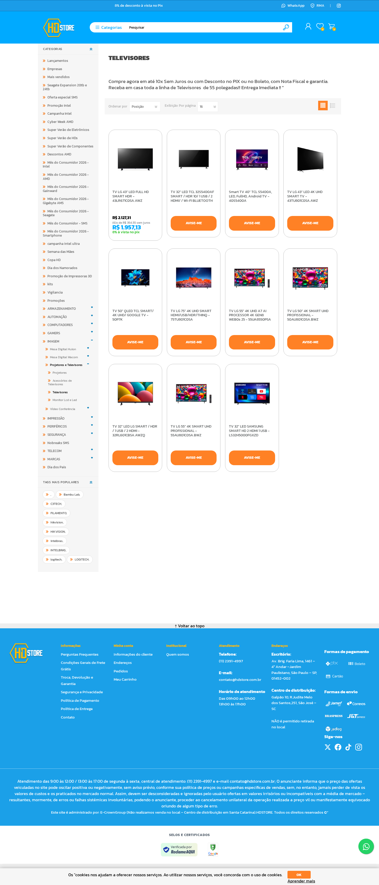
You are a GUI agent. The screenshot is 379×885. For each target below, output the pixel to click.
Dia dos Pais (56, 467)
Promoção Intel (59, 105)
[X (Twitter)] (327, 747)
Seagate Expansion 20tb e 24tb (65, 87)
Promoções (56, 300)
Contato (68, 717)
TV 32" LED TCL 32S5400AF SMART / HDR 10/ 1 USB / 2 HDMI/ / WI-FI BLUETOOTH (192, 196)
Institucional (176, 645)
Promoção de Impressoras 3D (69, 276)
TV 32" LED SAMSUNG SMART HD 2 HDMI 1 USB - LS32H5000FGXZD (249, 430)
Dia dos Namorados (62, 267)
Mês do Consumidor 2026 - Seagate (66, 213)
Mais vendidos (58, 76)
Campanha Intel (59, 113)
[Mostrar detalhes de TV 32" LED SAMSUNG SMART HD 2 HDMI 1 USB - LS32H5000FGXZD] (252, 394)
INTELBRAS (59, 550)
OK (299, 875)
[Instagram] (338, 5)
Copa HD (54, 259)
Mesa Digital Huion (63, 349)
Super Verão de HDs (62, 138)
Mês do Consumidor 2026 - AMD (66, 176)
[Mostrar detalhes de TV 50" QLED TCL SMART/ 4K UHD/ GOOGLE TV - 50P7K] (135, 278)
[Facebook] (338, 747)
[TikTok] (348, 747)
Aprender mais (301, 881)
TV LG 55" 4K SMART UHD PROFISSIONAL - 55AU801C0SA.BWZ (191, 430)
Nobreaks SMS (58, 442)
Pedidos (121, 671)
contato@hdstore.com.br (240, 679)
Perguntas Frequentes (79, 654)
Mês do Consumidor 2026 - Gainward (66, 188)
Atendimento (229, 645)
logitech (56, 559)
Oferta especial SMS (62, 97)
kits (50, 284)
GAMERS (53, 333)
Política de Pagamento (80, 700)
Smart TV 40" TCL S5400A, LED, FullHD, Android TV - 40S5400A (250, 196)
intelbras (57, 541)
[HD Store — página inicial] (30, 653)
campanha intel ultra (63, 243)
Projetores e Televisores (66, 365)
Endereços (123, 662)
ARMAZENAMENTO (61, 308)
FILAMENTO (59, 513)
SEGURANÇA (56, 434)
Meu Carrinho (331, 26)
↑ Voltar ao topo (189, 626)
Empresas (54, 68)
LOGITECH (82, 559)
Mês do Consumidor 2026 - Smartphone (66, 233)
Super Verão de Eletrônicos (68, 129)
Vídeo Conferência (62, 409)
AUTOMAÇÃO (57, 316)
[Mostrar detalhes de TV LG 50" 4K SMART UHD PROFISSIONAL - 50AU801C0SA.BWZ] (310, 278)
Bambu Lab (72, 494)
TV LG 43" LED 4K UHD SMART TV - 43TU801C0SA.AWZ (305, 196)
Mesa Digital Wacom (64, 357)
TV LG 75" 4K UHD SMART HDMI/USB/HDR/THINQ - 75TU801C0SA (191, 315)
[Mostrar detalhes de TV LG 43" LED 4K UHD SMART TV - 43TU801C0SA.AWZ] (310, 159)
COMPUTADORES (60, 324)
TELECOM (54, 450)
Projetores (60, 372)
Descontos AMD (59, 154)
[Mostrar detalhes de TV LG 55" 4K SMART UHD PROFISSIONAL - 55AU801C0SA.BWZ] (194, 394)
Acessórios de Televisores (60, 382)
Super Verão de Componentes (70, 146)
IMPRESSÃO (55, 418)
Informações (70, 645)
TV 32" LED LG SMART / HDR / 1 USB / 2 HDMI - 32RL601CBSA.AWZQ (134, 430)
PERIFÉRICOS (57, 426)
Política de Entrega (77, 709)
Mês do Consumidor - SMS (67, 223)
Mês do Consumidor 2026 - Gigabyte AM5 (66, 200)
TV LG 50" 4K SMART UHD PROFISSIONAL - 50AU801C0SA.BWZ (307, 315)
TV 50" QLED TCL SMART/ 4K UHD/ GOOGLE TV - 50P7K (133, 315)
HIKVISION (58, 531)
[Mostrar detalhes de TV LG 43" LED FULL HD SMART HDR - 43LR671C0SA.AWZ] (135, 159)
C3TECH (56, 504)
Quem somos (177, 654)
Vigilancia (55, 292)
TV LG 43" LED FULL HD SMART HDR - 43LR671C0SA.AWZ (130, 196)
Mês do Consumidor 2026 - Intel (66, 164)
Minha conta (123, 645)
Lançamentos (57, 60)
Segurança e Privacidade (82, 692)
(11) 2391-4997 (231, 661)
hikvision (57, 522)
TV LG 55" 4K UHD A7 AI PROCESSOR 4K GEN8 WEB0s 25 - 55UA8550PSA (250, 315)
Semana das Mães (60, 251)
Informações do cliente (133, 654)
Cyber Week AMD (60, 121)
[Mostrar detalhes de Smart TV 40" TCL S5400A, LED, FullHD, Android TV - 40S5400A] (252, 159)
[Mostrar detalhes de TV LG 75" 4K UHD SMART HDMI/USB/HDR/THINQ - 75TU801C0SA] (194, 278)
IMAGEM (53, 341)
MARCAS (53, 459)
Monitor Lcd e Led (65, 400)
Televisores (60, 392)
